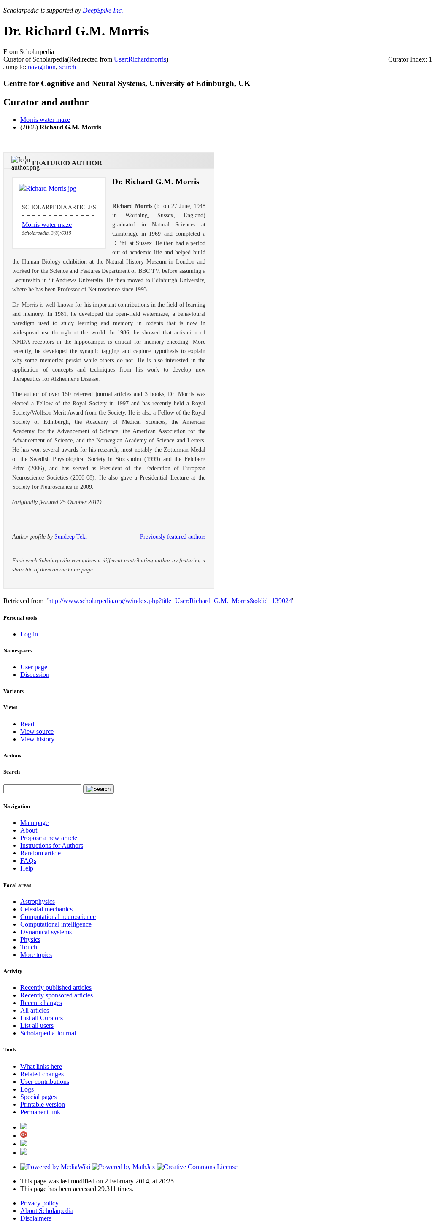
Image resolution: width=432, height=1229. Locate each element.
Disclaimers (35, 1218)
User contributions (44, 1081)
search (67, 66)
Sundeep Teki (70, 537)
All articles (34, 1010)
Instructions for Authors (51, 845)
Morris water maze (45, 119)
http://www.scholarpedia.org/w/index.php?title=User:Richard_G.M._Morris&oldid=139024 (170, 600)
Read (27, 724)
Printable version (42, 1104)
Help (26, 868)
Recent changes (41, 1002)
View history (37, 739)
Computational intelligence (56, 924)
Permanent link (40, 1112)
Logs (27, 1089)
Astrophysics (37, 901)
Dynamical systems (46, 931)
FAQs (28, 860)
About (28, 830)
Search (11, 771)
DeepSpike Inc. (103, 10)
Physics (30, 939)
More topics (36, 954)
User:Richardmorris (140, 59)
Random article (40, 853)
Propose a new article (48, 837)
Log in (29, 634)
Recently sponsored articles (56, 995)
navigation (42, 66)
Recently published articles (56, 987)
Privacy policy (39, 1203)
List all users (37, 1025)
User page (33, 667)
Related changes (42, 1074)
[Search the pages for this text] (98, 789)
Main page (34, 822)
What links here (41, 1066)
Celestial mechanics (46, 909)
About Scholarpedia (46, 1210)
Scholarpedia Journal (48, 1033)
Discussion (34, 674)
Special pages (38, 1096)
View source (37, 731)
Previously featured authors (172, 537)
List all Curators (41, 1017)
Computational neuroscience (58, 916)
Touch (28, 947)
